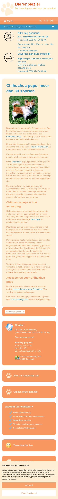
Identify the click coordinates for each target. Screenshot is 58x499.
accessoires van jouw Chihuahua (27, 289)
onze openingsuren (19, 299)
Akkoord (29, 485)
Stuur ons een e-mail (24, 337)
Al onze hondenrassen (26, 375)
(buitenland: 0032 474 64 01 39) (32, 40)
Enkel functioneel (29, 493)
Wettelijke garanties (22, 420)
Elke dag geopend (28, 33)
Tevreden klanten (23, 445)
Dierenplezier (27, 4)
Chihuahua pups (13, 136)
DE (51, 20)
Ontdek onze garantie (25, 391)
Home (6, 27)
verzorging (35, 219)
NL (40, 20)
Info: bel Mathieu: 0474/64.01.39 (33, 37)
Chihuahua (16, 162)
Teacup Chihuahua (39, 147)
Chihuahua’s (29, 428)
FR (46, 20)
